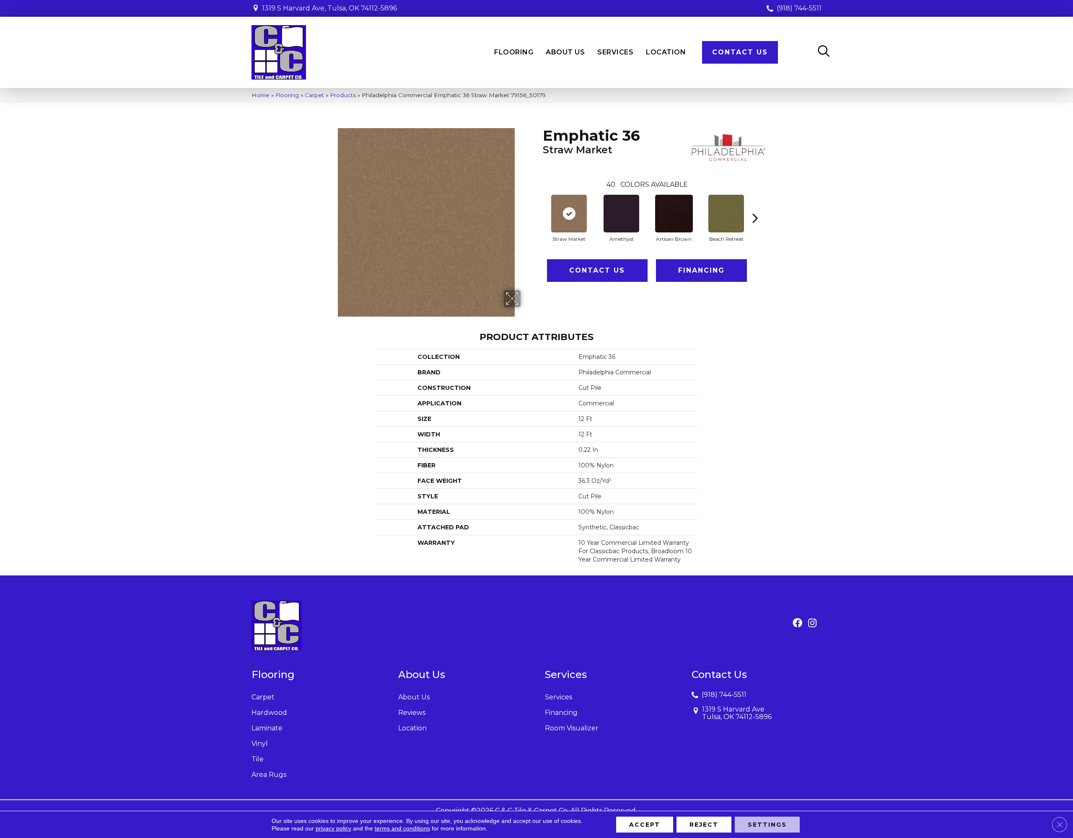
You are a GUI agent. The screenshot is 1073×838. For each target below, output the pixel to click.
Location (412, 728)
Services (558, 697)
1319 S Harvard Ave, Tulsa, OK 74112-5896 (329, 8)
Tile (257, 759)
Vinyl (259, 744)
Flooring (287, 95)
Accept (644, 824)
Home (260, 95)
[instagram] (812, 623)
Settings (767, 824)
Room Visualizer (572, 728)
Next (755, 205)
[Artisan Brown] (674, 214)
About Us (414, 697)
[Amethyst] (621, 214)
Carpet (314, 95)
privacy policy (333, 828)
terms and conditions (402, 828)
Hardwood (269, 713)
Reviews (411, 713)
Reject (703, 824)
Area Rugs (268, 775)
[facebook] (797, 623)
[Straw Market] (569, 214)
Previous (538, 205)
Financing (701, 270)
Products (343, 95)
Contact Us (597, 270)
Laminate (267, 728)
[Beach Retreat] (726, 214)
